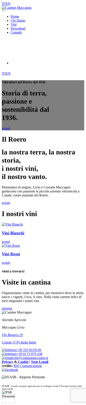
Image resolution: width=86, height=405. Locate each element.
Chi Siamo (18, 20)
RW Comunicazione (28, 366)
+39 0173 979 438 (29, 354)
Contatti (16, 32)
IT (3, 4)
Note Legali (39, 362)
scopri (6, 203)
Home (15, 16)
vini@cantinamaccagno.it (30, 358)
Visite (28, 63)
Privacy (8, 362)
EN (8, 4)
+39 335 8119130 (29, 350)
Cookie (22, 362)
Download (18, 28)
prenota (7, 308)
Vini (14, 24)
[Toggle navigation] (3, 10)
